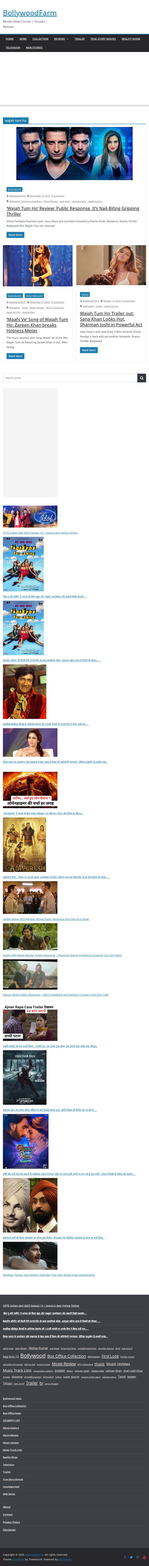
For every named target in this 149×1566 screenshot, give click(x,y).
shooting (17, 1376)
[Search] (141, 378)
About (7, 1507)
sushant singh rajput (91, 1377)
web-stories (34, 47)
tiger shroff (19, 1383)
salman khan (114, 1370)
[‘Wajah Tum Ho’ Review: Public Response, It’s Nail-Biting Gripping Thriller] (74, 155)
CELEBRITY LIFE (11, 1420)
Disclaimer (9, 1529)
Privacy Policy (11, 1522)
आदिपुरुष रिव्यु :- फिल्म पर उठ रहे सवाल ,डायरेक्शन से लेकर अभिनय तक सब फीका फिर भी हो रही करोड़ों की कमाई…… (56, 877)
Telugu (7, 1383)
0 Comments (57, 195)
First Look (110, 1356)
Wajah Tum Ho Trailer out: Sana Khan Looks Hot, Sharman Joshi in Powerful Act (111, 318)
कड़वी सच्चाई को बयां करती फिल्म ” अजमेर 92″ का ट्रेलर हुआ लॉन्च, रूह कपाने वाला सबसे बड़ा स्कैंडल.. (50, 1046)
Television (13, 47)
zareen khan (28, 312)
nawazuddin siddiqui (43, 1371)
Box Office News (12, 1413)
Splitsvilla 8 (48, 1377)
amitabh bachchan (87, 1348)
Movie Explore (11, 1428)
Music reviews (14, 295)
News (23, 39)
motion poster (43, 1364)
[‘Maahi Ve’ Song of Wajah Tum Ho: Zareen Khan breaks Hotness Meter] (38, 267)
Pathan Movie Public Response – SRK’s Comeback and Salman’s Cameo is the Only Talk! (56, 994)
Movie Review (14, 189)
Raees (70, 1370)
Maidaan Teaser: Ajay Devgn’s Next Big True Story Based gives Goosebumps (49, 1275)
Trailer (80, 39)
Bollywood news (12, 1398)
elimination (94, 1356)
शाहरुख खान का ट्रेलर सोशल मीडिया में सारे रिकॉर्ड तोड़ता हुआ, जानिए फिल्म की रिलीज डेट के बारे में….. (50, 1110)
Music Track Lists (34, 295)
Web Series (9, 1493)
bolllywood (88, 306)
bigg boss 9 (127, 1348)
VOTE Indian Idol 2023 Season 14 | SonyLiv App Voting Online (40, 532)
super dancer (71, 1376)
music (25, 307)
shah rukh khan (133, 1370)
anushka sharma (106, 1348)
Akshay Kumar (38, 1348)
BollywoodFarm (30, 13)
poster (60, 1370)
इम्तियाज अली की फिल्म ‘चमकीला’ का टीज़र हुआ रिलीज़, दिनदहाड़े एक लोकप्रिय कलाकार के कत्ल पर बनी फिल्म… (54, 1237)
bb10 (117, 1348)
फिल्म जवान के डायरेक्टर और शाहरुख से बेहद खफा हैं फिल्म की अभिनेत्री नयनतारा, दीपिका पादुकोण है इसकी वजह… (55, 762)
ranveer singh (82, 1370)
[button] (67, 38)
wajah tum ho (95, 201)
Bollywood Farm (17, 195)
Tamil (122, 1376)
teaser (131, 1376)
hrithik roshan (127, 1356)
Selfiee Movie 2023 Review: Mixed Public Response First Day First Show (46, 919)
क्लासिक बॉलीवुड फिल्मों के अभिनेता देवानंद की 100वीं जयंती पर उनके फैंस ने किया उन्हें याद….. (46, 724)
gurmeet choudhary (32, 201)
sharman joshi (79, 201)
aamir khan (8, 1348)
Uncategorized (11, 1486)
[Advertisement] (74, 79)
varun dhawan (52, 1383)
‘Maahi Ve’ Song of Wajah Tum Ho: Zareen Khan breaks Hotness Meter (37, 324)
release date (97, 1370)
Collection (40, 39)
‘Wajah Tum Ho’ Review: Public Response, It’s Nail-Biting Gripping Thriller (73, 211)
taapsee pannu (109, 1377)
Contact (8, 1514)
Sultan (58, 1376)
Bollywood (14, 201)
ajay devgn (21, 1348)
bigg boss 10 (11, 1356)
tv (41, 1383)
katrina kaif (29, 1364)
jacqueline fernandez (13, 1364)
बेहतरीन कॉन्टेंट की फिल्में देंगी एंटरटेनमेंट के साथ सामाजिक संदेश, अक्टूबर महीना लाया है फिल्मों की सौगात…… (52, 660)
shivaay (6, 1377)
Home (10, 39)
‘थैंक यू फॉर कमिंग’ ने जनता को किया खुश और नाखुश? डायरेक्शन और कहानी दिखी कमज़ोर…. (44, 596)
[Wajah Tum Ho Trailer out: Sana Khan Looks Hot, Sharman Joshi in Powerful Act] (111, 266)
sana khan (65, 201)
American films (68, 1348)
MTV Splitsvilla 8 (85, 1364)
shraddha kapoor (32, 1376)
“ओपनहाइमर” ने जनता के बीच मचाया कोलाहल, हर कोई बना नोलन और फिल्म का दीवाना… (43, 813)
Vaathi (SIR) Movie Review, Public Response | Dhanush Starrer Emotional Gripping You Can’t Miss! (62, 955)
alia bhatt (54, 1348)
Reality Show (131, 39)
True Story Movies (103, 39)
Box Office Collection (66, 1356)
